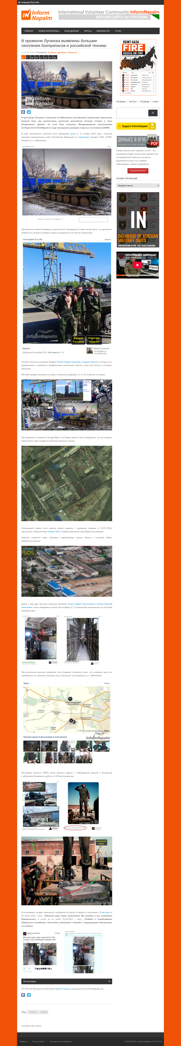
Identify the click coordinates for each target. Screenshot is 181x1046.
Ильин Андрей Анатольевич (81, 604)
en (50, 57)
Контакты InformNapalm (61, 1041)
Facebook (120, 101)
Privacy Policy (38, 1041)
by (37, 57)
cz (41, 57)
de (32, 57)
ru (23, 57)
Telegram (144, 101)
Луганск (44, 1012)
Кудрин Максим (90, 362)
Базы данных (71, 31)
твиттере (106, 912)
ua (46, 57)
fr (27, 57)
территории (83, 137)
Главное (52, 52)
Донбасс (62, 52)
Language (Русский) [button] (30, 2)
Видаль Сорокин (64, 989)
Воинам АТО (103, 31)
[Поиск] (153, 113)
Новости (72, 52)
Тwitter (133, 101)
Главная (28, 31)
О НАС (118, 31)
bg (55, 57)
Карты (87, 31)
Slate (155, 101)
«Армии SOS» (53, 531)
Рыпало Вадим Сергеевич (69, 362)
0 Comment (41, 52)
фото (73, 134)
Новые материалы (48, 31)
